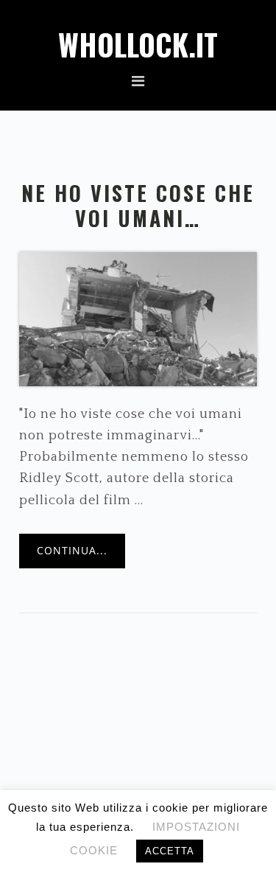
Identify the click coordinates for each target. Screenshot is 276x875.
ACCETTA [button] (169, 851)
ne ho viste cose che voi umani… (138, 205)
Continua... (72, 550)
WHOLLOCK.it (138, 44)
